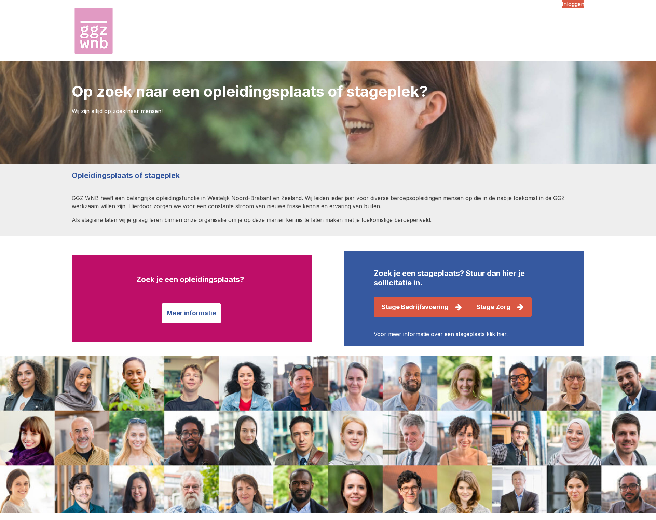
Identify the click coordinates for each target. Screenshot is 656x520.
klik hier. (497, 334)
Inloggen (573, 4)
